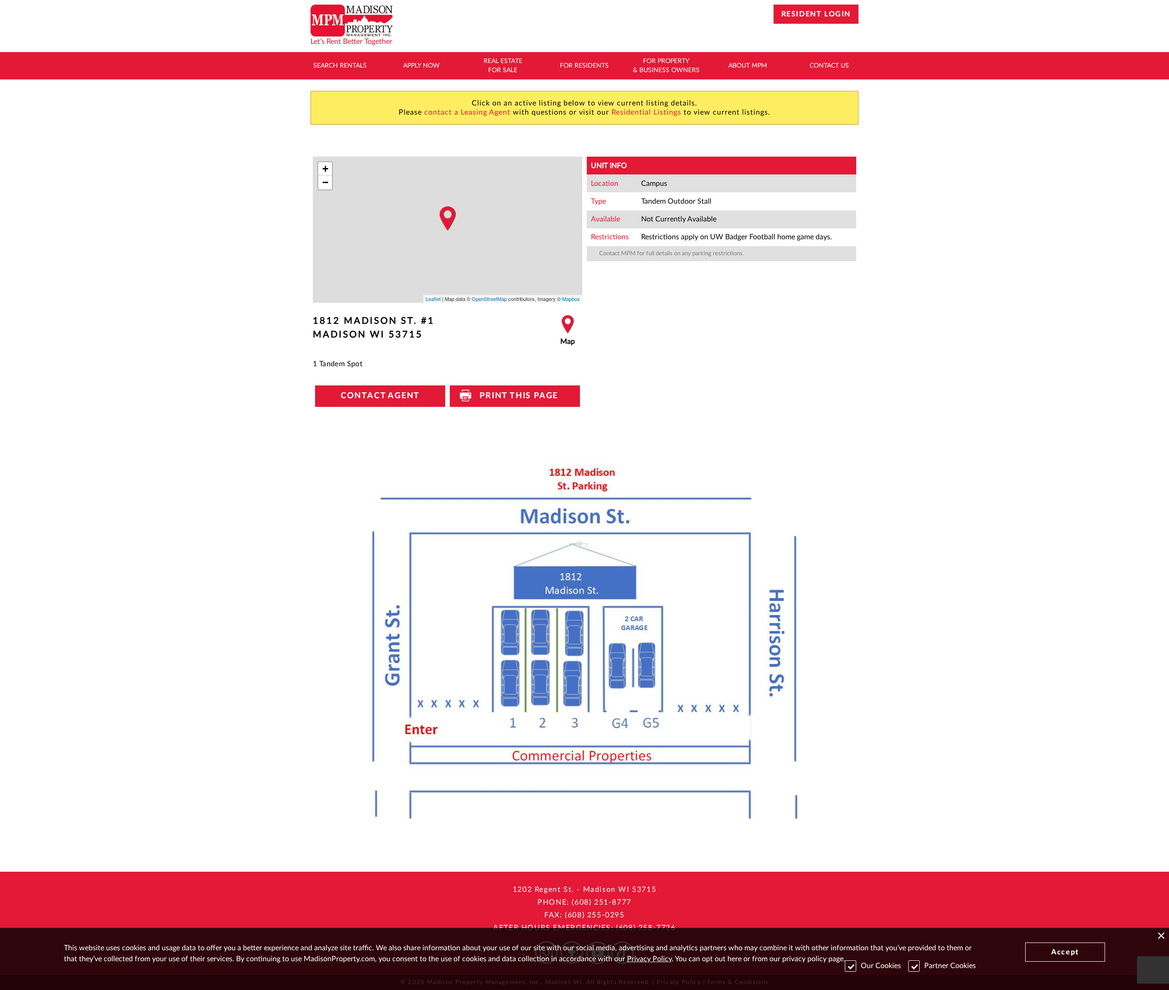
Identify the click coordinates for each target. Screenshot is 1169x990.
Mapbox (571, 298)
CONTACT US (829, 66)
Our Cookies (881, 965)
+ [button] (325, 168)
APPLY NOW (421, 66)
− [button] (325, 182)
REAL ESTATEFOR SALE (503, 66)
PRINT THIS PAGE (515, 396)
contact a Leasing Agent (467, 112)
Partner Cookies (950, 965)
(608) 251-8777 (601, 902)
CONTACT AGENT (380, 396)
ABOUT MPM (747, 66)
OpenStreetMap (489, 298)
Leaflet (433, 298)
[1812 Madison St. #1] (447, 218)
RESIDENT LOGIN (816, 14)
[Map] (567, 330)
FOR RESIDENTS (584, 66)
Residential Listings (646, 112)
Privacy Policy (649, 959)
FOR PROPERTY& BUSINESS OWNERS (666, 66)
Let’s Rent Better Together (351, 41)
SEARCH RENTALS (340, 66)
